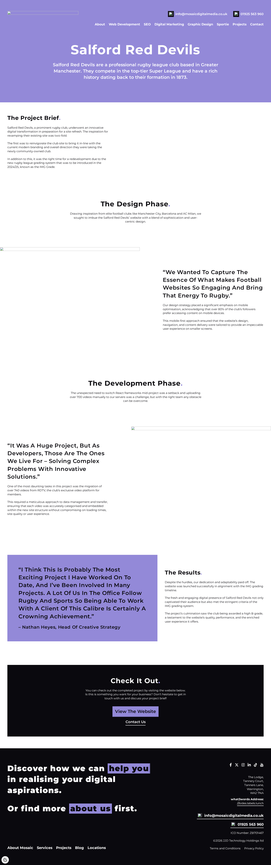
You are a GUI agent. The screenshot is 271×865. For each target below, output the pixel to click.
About (100, 24)
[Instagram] (243, 765)
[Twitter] (237, 765)
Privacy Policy (254, 848)
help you (129, 768)
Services (44, 847)
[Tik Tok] (255, 765)
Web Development (124, 24)
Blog (79, 847)
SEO (147, 24)
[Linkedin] (249, 765)
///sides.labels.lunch (250, 803)
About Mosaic (20, 847)
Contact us (136, 722)
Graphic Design (200, 24)
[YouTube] (262, 765)
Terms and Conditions (225, 848)
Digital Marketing (169, 24)
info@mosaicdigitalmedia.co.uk (201, 14)
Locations (97, 847)
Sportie (223, 24)
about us (90, 808)
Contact (257, 24)
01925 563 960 (252, 14)
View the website (135, 711)
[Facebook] (231, 765)
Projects (239, 24)
